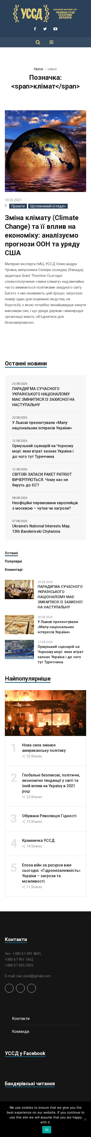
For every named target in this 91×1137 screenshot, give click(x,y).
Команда (20, 1031)
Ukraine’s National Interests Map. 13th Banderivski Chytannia (41, 529)
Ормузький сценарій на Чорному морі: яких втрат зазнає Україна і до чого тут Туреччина (43, 451)
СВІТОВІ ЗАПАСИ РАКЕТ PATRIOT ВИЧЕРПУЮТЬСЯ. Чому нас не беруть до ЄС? (42, 479)
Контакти (21, 1018)
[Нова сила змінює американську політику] (45, 713)
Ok (47, 1130)
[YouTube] (55, 29)
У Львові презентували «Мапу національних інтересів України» (42, 425)
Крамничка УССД (38, 840)
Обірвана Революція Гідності (49, 816)
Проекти (18, 206)
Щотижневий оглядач (48, 206)
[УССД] (45, 13)
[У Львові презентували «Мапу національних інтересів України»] (19, 624)
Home (38, 69)
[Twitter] (45, 29)
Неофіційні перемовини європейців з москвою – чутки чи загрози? (45, 506)
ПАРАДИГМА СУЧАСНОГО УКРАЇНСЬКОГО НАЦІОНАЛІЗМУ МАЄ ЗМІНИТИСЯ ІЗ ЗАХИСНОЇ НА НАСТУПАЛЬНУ (43, 396)
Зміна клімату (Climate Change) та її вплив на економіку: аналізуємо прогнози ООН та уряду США (42, 235)
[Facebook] (35, 29)
